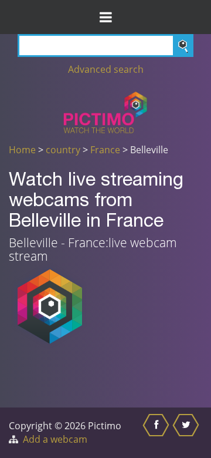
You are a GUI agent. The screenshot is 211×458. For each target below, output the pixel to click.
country (63, 149)
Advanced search (106, 69)
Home (22, 149)
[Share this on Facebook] (157, 432)
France (105, 149)
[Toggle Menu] (105, 17)
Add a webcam (55, 439)
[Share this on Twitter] (187, 432)
